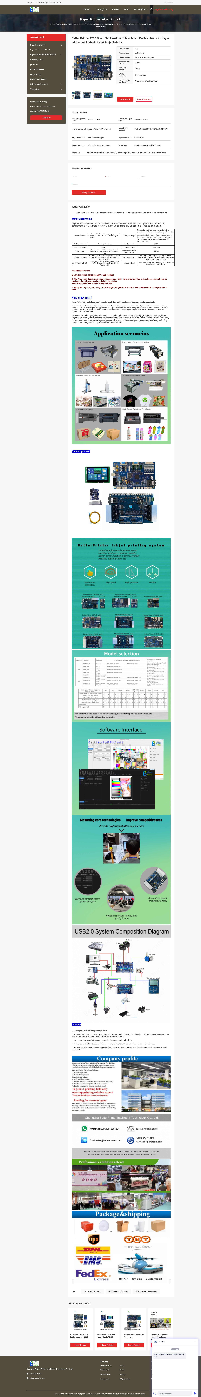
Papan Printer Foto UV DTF (40, 50)
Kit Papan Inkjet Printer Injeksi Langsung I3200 (79, 1336)
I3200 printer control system (146, 1291)
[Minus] (195, 1341)
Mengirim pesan (88, 192)
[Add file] (155, 1393)
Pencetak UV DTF (36, 60)
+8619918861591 (49, 106)
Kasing (122, 1370)
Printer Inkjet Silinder (38, 79)
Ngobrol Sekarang (144, 99)
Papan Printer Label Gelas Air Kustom (134, 1336)
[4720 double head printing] (93, 67)
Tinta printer (35, 89)
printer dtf (34, 65)
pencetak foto (35, 74)
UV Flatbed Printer (37, 69)
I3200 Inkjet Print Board (92, 1291)
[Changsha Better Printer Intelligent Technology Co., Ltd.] (34, 9)
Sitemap (122, 1374)
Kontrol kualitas (105, 1374)
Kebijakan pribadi (125, 1379)
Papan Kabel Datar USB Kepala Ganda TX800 (106, 1336)
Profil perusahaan (106, 1365)
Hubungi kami (104, 1379)
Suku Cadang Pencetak (39, 84)
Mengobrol (46, 118)
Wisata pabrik (104, 1370)
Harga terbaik (125, 99)
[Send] (195, 1393)
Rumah (52, 24)
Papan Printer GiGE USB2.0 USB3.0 (43, 55)
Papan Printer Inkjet (64, 24)
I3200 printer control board (118, 1291)
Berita (122, 1365)
